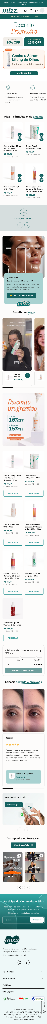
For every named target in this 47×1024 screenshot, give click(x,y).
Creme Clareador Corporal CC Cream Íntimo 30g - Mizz (12, 576)
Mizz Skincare (27, 1010)
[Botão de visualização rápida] (20, 135)
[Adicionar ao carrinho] (20, 139)
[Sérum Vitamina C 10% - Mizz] (13, 173)
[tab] (12, 78)
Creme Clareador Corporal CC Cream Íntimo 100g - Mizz (34, 189)
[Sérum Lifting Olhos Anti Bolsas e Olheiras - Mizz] (13, 132)
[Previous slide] (20, 225)
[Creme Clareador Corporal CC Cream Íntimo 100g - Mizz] (35, 173)
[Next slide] (27, 225)
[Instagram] (20, 962)
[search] (31, 10)
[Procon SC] (23, 998)
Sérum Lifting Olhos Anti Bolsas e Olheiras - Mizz (12, 148)
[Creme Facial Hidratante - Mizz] (35, 132)
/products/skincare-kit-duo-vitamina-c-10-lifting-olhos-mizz (21, 16)
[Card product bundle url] (13, 461)
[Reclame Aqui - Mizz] (37, 998)
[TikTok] (27, 962)
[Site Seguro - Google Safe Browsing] (9, 999)
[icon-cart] (36, 10)
